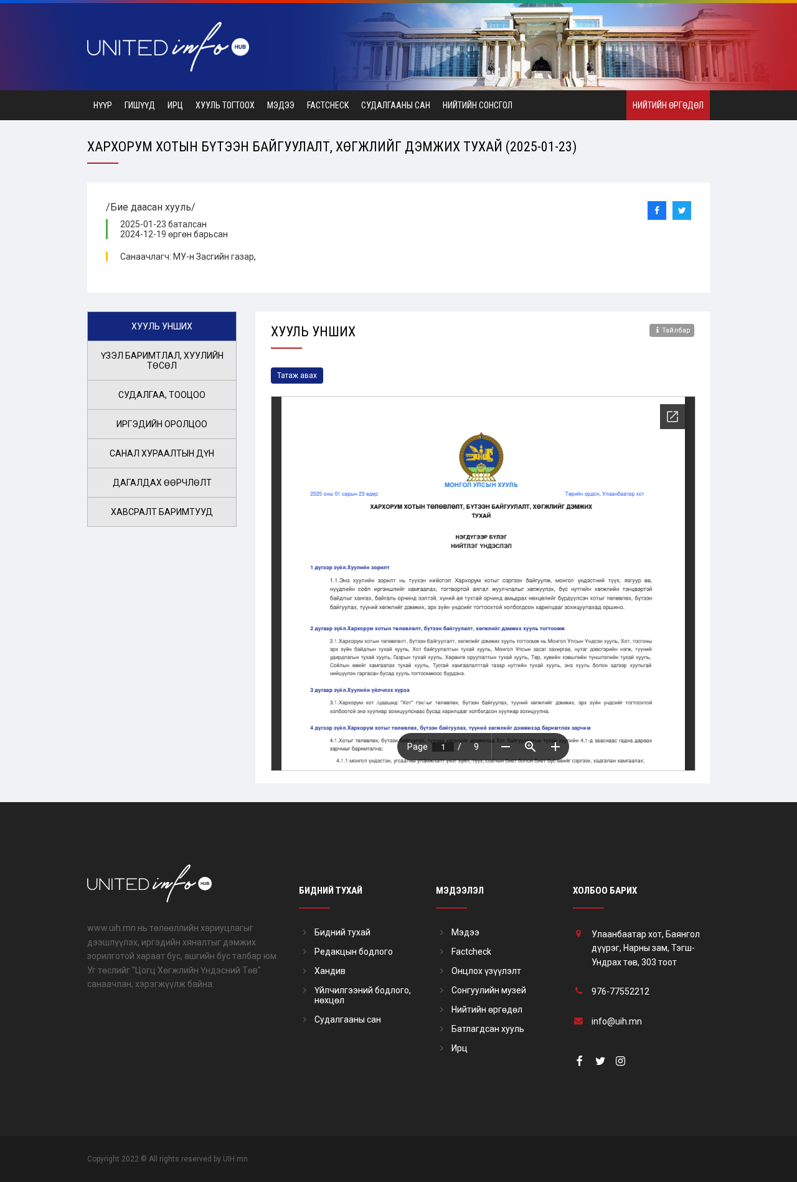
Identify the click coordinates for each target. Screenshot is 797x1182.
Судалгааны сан (395, 105)
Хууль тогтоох (225, 105)
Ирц (175, 105)
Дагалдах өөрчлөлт (162, 483)
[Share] (657, 210)
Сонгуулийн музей (488, 990)
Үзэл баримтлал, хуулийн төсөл (162, 361)
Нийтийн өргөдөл (668, 105)
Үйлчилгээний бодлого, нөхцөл (362, 995)
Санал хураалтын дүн (162, 453)
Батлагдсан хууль (487, 1029)
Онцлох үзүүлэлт (486, 971)
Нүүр (102, 105)
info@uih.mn (617, 1021)
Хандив (330, 971)
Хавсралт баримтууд (162, 512)
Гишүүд (140, 105)
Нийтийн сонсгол (477, 105)
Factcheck (328, 105)
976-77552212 (620, 991)
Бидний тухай (342, 932)
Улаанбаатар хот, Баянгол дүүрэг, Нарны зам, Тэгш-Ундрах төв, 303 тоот (646, 948)
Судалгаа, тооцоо (161, 395)
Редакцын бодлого (353, 952)
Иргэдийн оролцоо (161, 424)
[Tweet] (681, 210)
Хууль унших (161, 326)
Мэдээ (281, 105)
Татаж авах (297, 375)
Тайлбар (676, 330)
